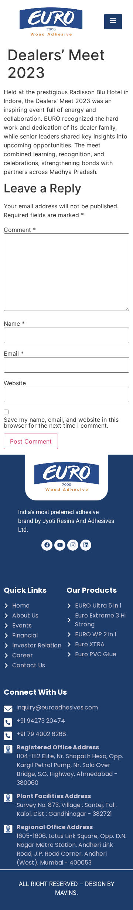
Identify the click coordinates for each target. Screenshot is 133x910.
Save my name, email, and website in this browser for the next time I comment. (61, 422)
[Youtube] (59, 545)
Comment (20, 230)
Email (14, 353)
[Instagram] (72, 545)
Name (14, 323)
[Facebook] (46, 545)
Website (15, 383)
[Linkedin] (85, 545)
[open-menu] (113, 21)
